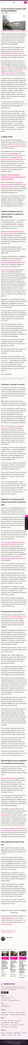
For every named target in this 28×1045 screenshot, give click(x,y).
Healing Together (5, 815)
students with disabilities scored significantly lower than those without (13, 558)
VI (26, 528)
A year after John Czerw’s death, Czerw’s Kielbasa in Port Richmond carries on (13, 966)
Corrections (24, 1032)
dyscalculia (4, 67)
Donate (14, 1035)
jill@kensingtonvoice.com (6, 1006)
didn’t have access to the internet (16, 146)
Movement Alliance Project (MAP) (14, 1042)
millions (13, 142)
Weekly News (22, 1014)
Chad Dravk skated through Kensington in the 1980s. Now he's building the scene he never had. (22, 966)
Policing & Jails (18, 1020)
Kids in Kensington (13, 1024)
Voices (17, 920)
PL (26, 521)
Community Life (4, 958)
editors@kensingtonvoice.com (8, 932)
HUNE (2, 326)
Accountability (4, 1012)
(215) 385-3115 (4, 1000)
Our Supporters (9, 1032)
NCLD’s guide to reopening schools (10, 778)
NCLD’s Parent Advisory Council (17, 617)
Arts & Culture (4, 1020)
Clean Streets (11, 1020)
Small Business (14, 1026)
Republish (10, 1035)
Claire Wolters (5, 13)
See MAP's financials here (16, 1043)
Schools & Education (5, 1026)
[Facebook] (2, 992)
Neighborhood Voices (20, 1012)
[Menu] (1, 2)
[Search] (3, 2)
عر (26, 523)
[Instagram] (5, 992)
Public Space (21, 1024)
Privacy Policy (4, 1035)
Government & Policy (5, 1022)
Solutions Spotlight (5, 1014)
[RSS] (7, 992)
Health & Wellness (14, 1022)
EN (26, 516)
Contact (19, 1035)
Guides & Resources (14, 1014)
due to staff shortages (12, 153)
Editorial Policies (17, 1032)
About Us (3, 1032)
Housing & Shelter (4, 1024)
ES (26, 518)
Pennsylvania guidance (9, 270)
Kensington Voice (9, 1041)
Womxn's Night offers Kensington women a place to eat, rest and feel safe (5, 965)
